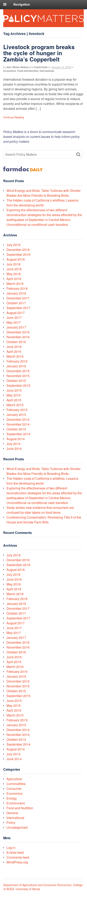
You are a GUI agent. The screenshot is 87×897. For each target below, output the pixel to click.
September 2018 (18, 254)
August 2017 (15, 312)
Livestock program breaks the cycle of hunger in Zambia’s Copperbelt (39, 53)
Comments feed (17, 857)
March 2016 (14, 356)
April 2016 (13, 351)
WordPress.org (17, 862)
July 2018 (13, 264)
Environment (15, 803)
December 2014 (18, 419)
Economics (9, 71)
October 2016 (16, 341)
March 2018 (14, 283)
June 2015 (14, 390)
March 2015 (14, 405)
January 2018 (16, 293)
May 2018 (13, 274)
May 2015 (13, 395)
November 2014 (18, 424)
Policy (10, 822)
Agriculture (14, 779)
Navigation (21, 4)
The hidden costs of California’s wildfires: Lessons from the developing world (42, 202)
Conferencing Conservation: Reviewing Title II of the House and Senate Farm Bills (43, 519)
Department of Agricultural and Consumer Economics (37, 885)
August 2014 (15, 438)
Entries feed (15, 852)
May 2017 (13, 322)
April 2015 (13, 400)
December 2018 (18, 249)
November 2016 (18, 337)
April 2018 (13, 278)
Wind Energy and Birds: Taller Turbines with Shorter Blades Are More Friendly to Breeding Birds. (43, 193)
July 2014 (13, 443)
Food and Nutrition (27, 71)
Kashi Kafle (41, 67)
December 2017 (18, 298)
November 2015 (18, 375)
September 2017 (18, 307)
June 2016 (14, 346)
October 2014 (16, 429)
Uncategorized (17, 827)
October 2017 (16, 303)
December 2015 (18, 371)
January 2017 (16, 327)
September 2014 (18, 434)
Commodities (15, 783)
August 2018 (15, 259)
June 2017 (14, 317)
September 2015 (18, 385)
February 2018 (17, 288)
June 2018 (14, 269)
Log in (10, 847)
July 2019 (13, 244)
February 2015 (17, 409)
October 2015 (16, 380)
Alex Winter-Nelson (17, 67)
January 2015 (16, 414)
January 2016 (16, 366)
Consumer (13, 788)
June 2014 (14, 448)
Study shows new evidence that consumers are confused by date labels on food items (40, 510)
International (47, 71)
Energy (11, 798)
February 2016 (17, 361)
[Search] (78, 154)
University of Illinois (28, 889)
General (12, 812)
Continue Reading (13, 117)
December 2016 (18, 332)
